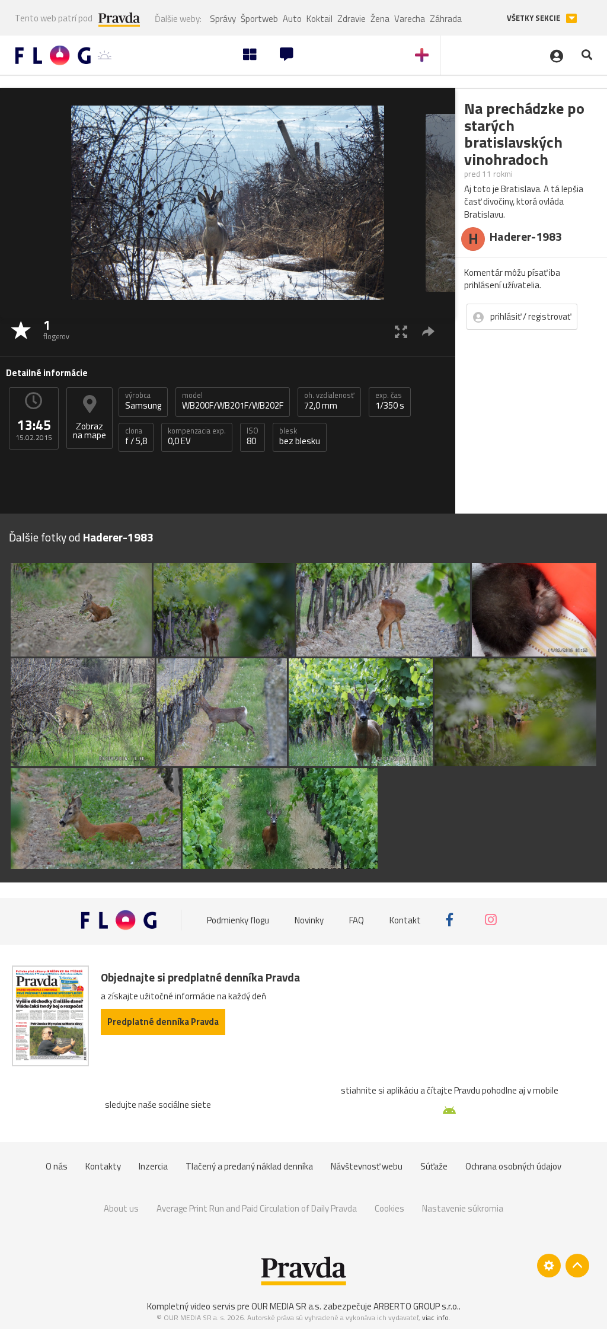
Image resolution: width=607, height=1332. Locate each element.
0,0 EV (197, 436)
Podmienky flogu (238, 919)
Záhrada (446, 19)
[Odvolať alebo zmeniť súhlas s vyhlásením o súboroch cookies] (549, 1265)
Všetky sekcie (534, 18)
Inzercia (153, 1166)
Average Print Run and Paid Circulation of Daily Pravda (256, 1208)
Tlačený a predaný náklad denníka (249, 1166)
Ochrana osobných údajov (513, 1166)
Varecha (409, 19)
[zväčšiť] (401, 331)
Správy (223, 19)
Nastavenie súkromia (462, 1208)
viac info (435, 1317)
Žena (379, 19)
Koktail (319, 19)
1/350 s (389, 401)
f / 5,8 (136, 436)
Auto (292, 19)
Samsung (143, 401)
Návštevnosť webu (366, 1166)
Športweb (259, 19)
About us (121, 1208)
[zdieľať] (428, 331)
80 (252, 436)
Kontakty (103, 1166)
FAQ (356, 919)
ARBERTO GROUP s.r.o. (416, 1306)
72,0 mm (329, 401)
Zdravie (351, 19)
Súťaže (434, 1166)
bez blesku (299, 436)
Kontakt (405, 919)
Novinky (309, 919)
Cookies (389, 1208)
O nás (57, 1166)
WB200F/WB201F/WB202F (232, 401)
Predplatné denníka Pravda (163, 1021)
